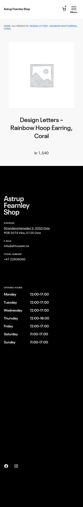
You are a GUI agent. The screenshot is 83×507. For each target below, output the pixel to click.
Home (7, 26)
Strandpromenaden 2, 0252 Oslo (27, 228)
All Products (20, 26)
